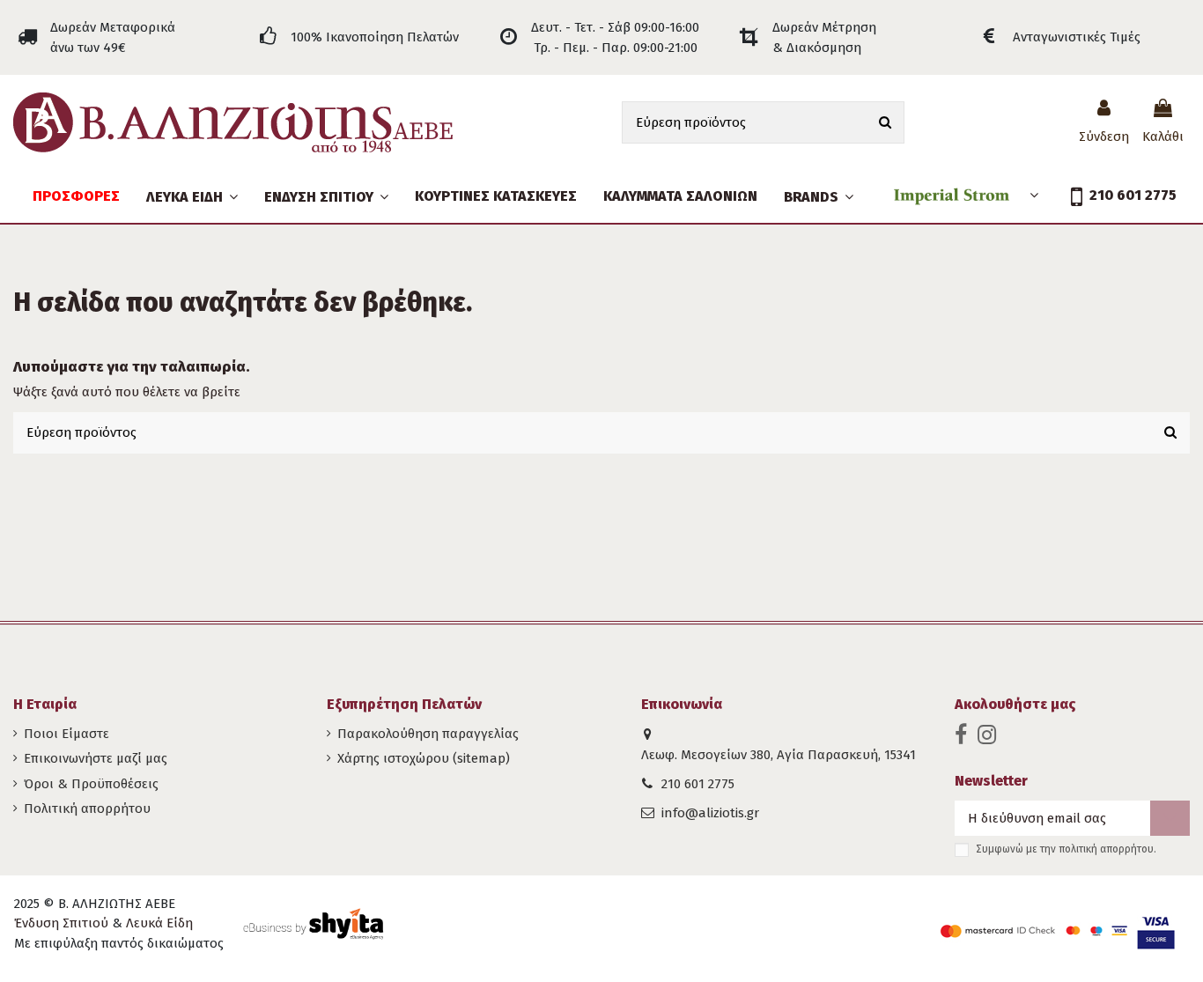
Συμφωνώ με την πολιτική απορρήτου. (1066, 849)
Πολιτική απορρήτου (87, 808)
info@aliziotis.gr (710, 813)
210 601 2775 (697, 784)
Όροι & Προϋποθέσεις (91, 784)
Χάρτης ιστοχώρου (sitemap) (423, 758)
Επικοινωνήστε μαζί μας (95, 758)
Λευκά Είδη (159, 923)
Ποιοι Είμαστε (66, 734)
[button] (326, 196)
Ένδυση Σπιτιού (61, 923)
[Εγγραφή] (1170, 819)
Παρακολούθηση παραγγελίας (428, 734)
